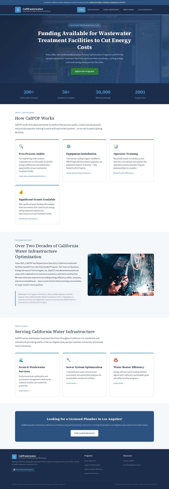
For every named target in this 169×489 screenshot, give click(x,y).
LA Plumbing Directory (132, 465)
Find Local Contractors (84, 433)
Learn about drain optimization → (33, 176)
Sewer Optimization (111, 9)
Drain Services (93, 9)
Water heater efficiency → (124, 173)
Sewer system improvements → (79, 173)
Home (81, 9)
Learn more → (25, 390)
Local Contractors (145, 9)
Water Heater (128, 9)
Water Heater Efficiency (93, 469)
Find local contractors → (29, 218)
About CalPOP (128, 461)
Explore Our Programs (84, 71)
